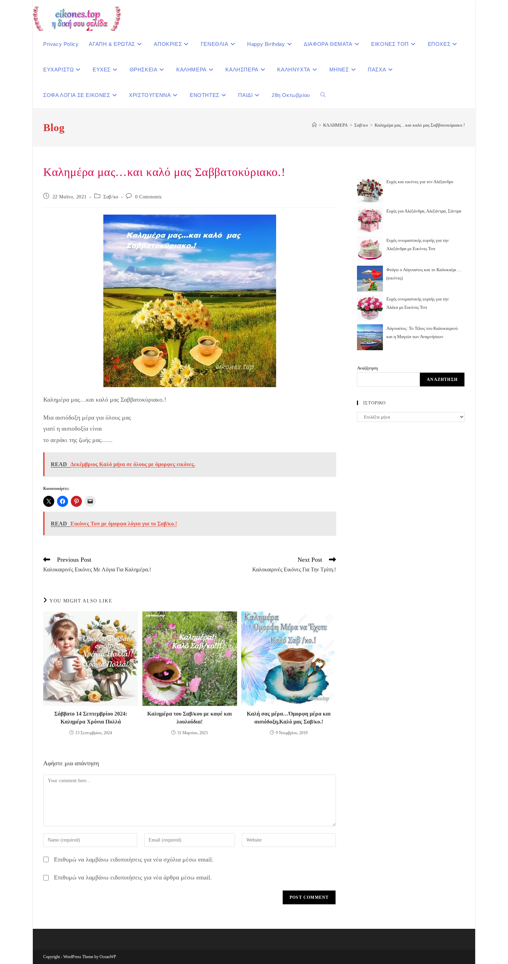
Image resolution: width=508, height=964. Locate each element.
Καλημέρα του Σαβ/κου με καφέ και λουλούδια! (189, 717)
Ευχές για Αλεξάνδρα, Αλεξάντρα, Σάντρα (423, 211)
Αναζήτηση (367, 368)
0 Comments (148, 196)
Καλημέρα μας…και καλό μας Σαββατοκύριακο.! (420, 125)
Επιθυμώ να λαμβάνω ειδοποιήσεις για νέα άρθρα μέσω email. (133, 877)
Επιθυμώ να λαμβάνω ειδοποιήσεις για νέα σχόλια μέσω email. (134, 859)
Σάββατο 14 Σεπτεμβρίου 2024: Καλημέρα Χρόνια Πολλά (90, 717)
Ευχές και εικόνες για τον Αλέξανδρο (419, 181)
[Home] (314, 125)
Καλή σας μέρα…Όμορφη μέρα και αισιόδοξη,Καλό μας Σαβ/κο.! (289, 717)
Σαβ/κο (111, 196)
